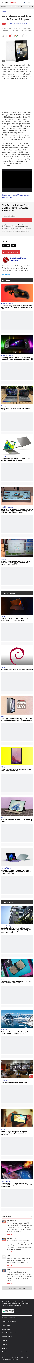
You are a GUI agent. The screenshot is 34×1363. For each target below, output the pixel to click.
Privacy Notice (24, 226)
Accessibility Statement (9, 1333)
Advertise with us (7, 1337)
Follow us (19, 36)
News (4, 24)
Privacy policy (6, 1325)
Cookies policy (6, 1329)
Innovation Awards (16, 7)
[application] (17, 179)
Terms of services (22, 225)
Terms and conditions (8, 1318)
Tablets (4, 11)
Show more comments (16, 1288)
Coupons (4, 1344)
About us (4, 1340)
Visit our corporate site (15, 1305)
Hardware (6, 245)
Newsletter (28, 36)
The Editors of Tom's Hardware (18, 23)
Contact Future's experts (9, 1321)
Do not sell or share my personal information (15, 1352)
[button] (32, 2)
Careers (4, 1348)
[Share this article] (3, 35)
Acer (13, 245)
